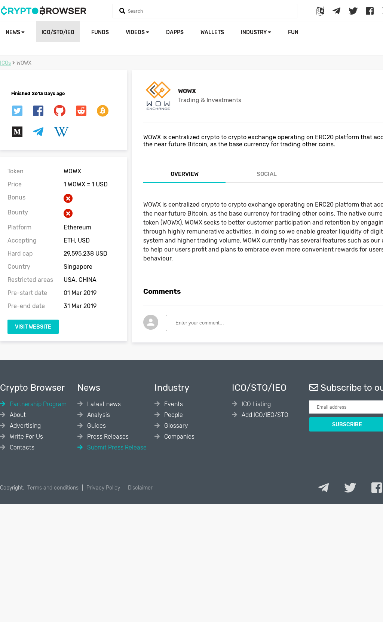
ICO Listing (255, 404)
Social (267, 174)
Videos (136, 32)
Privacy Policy (103, 488)
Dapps (175, 32)
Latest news (103, 404)
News (13, 32)
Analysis (98, 414)
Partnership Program (37, 404)
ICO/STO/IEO (58, 32)
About (17, 414)
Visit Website (33, 327)
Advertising (24, 425)
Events (173, 404)
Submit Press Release (116, 447)
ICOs (5, 63)
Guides (96, 425)
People (173, 414)
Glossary (175, 425)
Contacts (21, 447)
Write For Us (25, 436)
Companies (178, 436)
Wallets (212, 32)
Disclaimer (140, 488)
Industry (254, 32)
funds (100, 32)
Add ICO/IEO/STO (264, 414)
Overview (185, 174)
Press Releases (107, 436)
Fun (293, 32)
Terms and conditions (53, 488)
